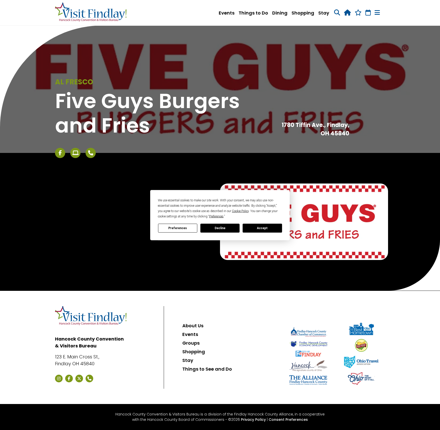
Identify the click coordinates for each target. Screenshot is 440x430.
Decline (220, 228)
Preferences (177, 228)
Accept (262, 228)
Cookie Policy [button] (240, 211)
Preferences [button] (216, 216)
